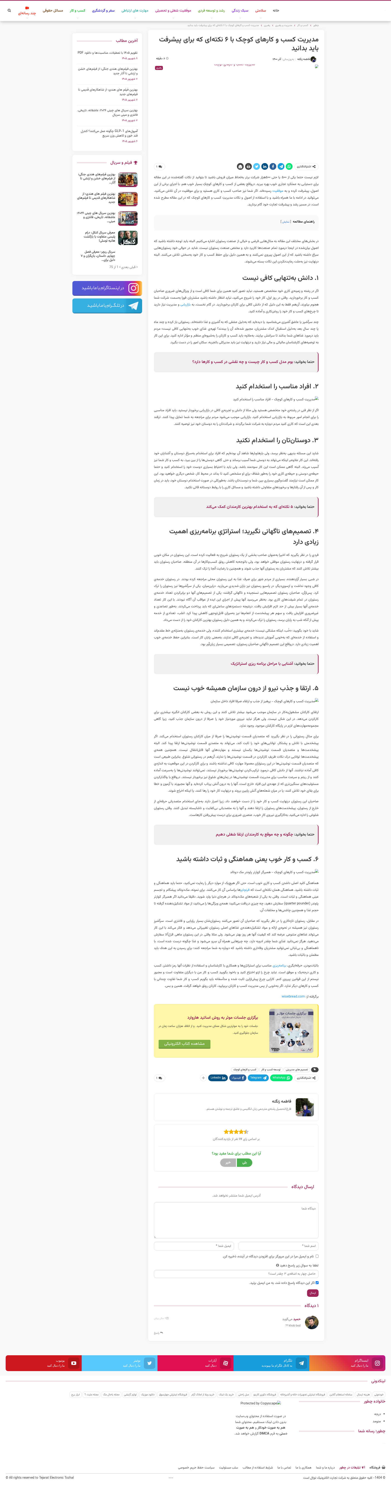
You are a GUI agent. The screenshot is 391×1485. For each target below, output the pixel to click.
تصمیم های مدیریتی (297, 1070)
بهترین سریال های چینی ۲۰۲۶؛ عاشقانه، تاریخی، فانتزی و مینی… (96, 217)
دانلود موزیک (148, 1395)
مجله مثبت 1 (91, 1395)
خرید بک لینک (226, 1395)
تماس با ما (284, 1467)
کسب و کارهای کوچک (244, 1070)
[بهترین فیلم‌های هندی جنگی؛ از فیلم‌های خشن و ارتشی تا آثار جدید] (128, 180)
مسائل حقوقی (53, 11)
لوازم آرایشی (130, 1395)
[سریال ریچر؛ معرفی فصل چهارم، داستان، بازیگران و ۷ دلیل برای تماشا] (128, 257)
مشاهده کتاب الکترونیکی (184, 1044)
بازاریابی (185, 304)
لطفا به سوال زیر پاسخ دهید (299, 1265)
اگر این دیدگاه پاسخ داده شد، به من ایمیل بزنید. (282, 1283)
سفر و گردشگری (103, 11)
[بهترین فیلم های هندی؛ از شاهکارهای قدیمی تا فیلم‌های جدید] (128, 199)
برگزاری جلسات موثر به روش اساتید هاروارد (222, 1018)
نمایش (285, 222)
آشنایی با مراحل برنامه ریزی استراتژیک (262, 664)
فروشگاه (375, 1467)
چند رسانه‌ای (27, 13)
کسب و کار (77, 11)
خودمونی (379, 1395)
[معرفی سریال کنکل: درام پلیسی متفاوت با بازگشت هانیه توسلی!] (128, 238)
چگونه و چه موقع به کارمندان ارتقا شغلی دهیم (254, 834)
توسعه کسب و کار (271, 1070)
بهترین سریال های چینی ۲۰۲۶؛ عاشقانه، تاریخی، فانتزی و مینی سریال (107, 113)
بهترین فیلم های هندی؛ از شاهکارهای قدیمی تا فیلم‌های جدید (108, 92)
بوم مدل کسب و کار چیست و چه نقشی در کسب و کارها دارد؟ (242, 362)
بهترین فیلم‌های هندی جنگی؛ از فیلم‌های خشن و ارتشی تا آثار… (96, 178)
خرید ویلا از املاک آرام (202, 1395)
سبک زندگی (240, 11)
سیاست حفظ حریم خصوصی (196, 1467)
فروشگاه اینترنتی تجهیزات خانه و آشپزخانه (302, 1395)
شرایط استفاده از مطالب (258, 1467)
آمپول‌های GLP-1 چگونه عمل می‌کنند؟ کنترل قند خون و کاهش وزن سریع (109, 133)
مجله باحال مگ (111, 1395)
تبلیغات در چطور (349, 1467)
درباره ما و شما (325, 1467)
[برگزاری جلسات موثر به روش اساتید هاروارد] (291, 1030)
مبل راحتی (243, 1395)
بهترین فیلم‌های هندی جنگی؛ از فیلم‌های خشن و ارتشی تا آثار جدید (108, 71)
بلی (244, 1162)
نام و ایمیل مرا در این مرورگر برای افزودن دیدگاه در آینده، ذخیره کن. (268, 1256)
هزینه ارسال (363, 1395)
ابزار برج (75, 1395)
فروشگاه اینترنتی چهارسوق (173, 1395)
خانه (276, 11)
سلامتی (260, 11)
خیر (228, 1162)
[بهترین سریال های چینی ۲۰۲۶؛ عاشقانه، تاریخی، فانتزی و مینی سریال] (128, 218)
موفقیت (277, 191)
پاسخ (157, 1333)
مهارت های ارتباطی (135, 11)
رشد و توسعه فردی (211, 11)
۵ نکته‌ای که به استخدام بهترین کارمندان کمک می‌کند (249, 507)
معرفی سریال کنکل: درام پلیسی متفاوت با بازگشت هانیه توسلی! (99, 236)
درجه (377, 1414)
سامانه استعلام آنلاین (340, 1395)
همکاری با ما (304, 1467)
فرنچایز (245, 890)
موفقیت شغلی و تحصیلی (173, 11)
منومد (377, 1421)
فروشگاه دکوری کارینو (264, 1395)
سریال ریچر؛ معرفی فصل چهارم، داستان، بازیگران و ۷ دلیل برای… (98, 256)
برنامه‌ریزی (279, 965)
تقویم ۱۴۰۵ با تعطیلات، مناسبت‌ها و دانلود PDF (108, 52)
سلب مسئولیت (228, 1467)
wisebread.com (293, 996)
